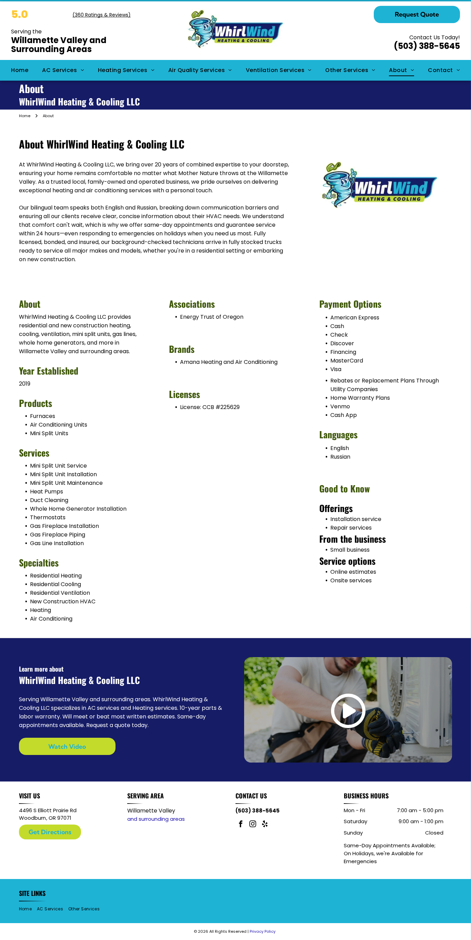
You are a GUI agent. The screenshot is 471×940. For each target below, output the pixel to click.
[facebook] (241, 825)
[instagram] (253, 825)
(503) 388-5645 (427, 46)
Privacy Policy (262, 931)
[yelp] (265, 825)
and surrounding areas (156, 819)
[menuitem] (19, 70)
